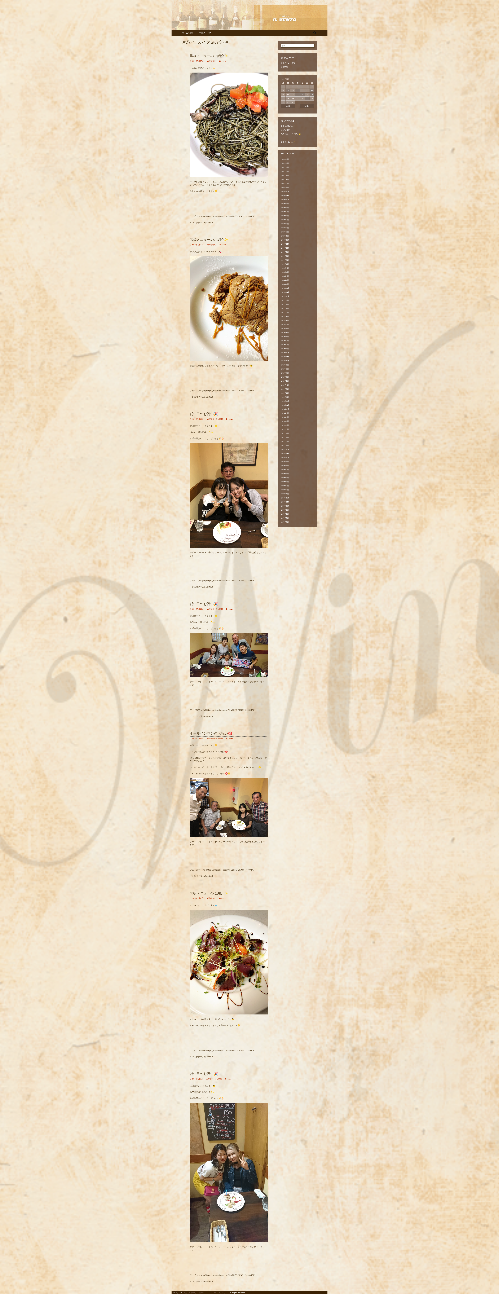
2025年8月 (285, 207)
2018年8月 (285, 465)
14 (312, 90)
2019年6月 (285, 425)
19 (302, 94)
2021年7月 (285, 373)
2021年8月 (285, 369)
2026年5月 (285, 171)
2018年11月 (285, 453)
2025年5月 (285, 220)
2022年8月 (285, 320)
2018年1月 (285, 494)
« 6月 (288, 106)
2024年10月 (285, 248)
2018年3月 (285, 486)
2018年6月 (285, 473)
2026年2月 (285, 183)
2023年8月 (285, 304)
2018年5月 (285, 477)
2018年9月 (285, 461)
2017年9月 (285, 510)
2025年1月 (285, 236)
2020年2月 (285, 393)
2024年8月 (285, 256)
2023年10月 (285, 296)
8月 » (307, 106)
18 (297, 94)
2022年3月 (285, 340)
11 (297, 90)
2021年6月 (285, 377)
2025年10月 (285, 199)
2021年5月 (285, 381)
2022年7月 (285, 324)
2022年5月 (285, 332)
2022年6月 (285, 328)
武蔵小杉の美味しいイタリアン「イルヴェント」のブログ (205, 1292)
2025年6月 (285, 216)
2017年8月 (285, 514)
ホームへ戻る (188, 33)
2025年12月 (285, 191)
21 (312, 94)
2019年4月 (285, 433)
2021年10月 (285, 361)
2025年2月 (285, 232)
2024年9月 (285, 252)
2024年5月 (285, 268)
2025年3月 (285, 228)
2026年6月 (285, 167)
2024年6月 (285, 264)
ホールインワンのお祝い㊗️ (211, 733)
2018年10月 (285, 457)
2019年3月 (285, 437)
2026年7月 (285, 163)
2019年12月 (285, 401)
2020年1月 (285, 397)
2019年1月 (285, 445)
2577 (282, 138)
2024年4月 (285, 272)
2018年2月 (285, 490)
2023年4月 (285, 308)
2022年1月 (285, 349)
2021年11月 (285, 357)
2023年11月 (285, 292)
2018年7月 (285, 469)
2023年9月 (285, 300)
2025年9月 (285, 203)
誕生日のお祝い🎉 (204, 414)
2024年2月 (285, 280)
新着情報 (212, 61)
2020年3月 (285, 389)
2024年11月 (285, 244)
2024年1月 (285, 284)
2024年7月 (285, 260)
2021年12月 (285, 353)
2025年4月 (285, 224)
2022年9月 (285, 316)
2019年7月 (285, 421)
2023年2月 (285, 312)
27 (307, 98)
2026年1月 (285, 187)
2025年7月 (285, 211)
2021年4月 (285, 385)
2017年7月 (285, 518)
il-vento (223, 61)
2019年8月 (285, 417)
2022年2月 (285, 344)
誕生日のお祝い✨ (288, 126)
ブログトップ (205, 33)
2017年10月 (285, 506)
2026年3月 (285, 179)
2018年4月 (285, 482)
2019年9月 (285, 413)
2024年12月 (285, 240)
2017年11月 (285, 502)
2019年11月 (285, 405)
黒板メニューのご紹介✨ (209, 56)
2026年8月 (285, 159)
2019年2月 (285, 441)
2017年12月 (285, 498)
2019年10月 (285, 409)
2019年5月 (285, 429)
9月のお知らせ (287, 130)
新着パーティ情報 (215, 419)
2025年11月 (285, 195)
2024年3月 (285, 276)
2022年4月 (285, 336)
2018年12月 (285, 449)
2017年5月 (285, 522)
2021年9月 (285, 365)
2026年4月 (285, 175)
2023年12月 (285, 288)
